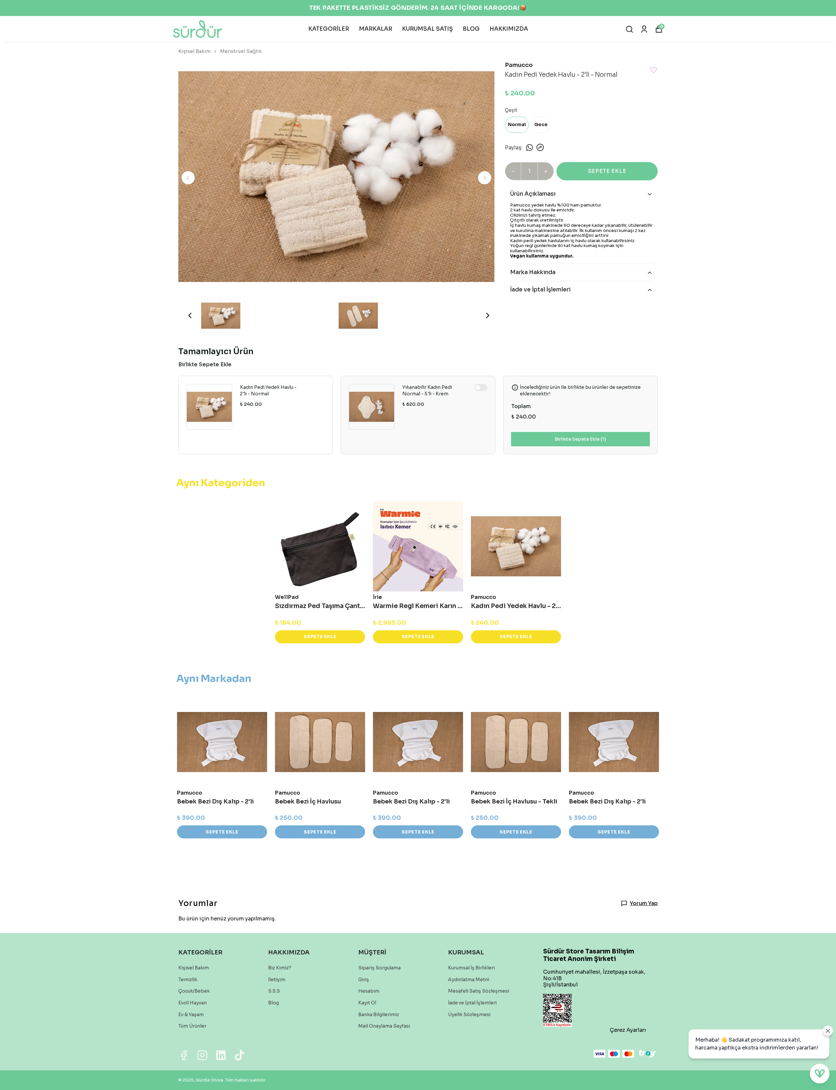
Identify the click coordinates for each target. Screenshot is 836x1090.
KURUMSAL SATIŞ (427, 28)
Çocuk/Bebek (194, 991)
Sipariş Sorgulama (379, 968)
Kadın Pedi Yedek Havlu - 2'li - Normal (268, 390)
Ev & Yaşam (191, 1014)
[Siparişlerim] (644, 29)
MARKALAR (375, 28)
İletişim (276, 980)
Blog (273, 1003)
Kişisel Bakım (194, 51)
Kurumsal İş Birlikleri (471, 968)
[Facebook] (183, 1055)
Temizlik (187, 980)
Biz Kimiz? (279, 968)
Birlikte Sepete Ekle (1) (580, 439)
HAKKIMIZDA (509, 28)
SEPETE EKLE (607, 171)
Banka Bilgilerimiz (378, 1014)
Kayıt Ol (367, 1003)
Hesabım (368, 991)
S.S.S (274, 991)
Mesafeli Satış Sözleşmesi (478, 991)
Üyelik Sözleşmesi (469, 1014)
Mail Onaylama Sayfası (384, 1026)
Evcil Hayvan (192, 1003)
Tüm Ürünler (192, 1026)
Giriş (363, 980)
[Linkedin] (221, 1055)
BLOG (471, 28)
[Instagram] (202, 1055)
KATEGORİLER (328, 28)
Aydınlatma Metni (468, 980)
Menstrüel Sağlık (241, 51)
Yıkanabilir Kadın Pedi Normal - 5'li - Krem (427, 390)
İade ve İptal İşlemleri (472, 1003)
